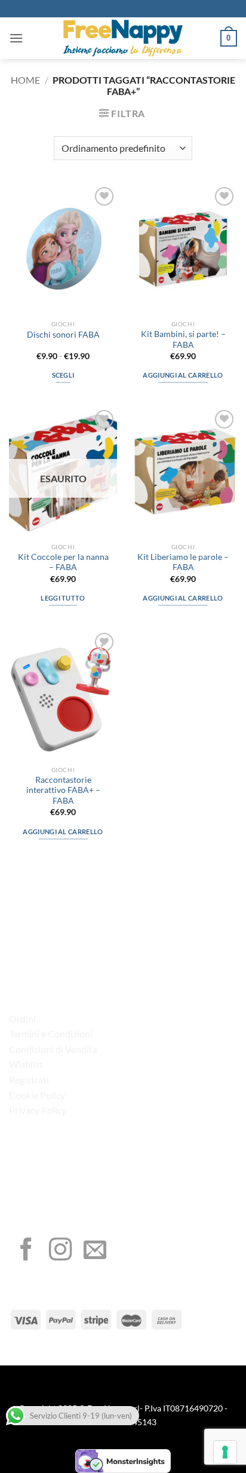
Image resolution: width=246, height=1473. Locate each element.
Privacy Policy (37, 1110)
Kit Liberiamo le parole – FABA (183, 562)
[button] (16, 38)
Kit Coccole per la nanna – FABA (63, 562)
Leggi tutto (63, 598)
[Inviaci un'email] (95, 1251)
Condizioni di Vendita (53, 1049)
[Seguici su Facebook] (26, 1251)
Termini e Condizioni (51, 1033)
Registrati (29, 1079)
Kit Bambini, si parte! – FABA (183, 339)
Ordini (22, 1018)
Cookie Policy (37, 1095)
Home (25, 79)
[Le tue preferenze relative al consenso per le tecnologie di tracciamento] (225, 1452)
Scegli (63, 375)
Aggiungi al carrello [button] (183, 375)
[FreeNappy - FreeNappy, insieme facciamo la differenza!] (123, 38)
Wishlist (26, 1064)
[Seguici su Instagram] (60, 1251)
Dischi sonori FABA (63, 334)
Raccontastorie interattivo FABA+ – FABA (63, 790)
